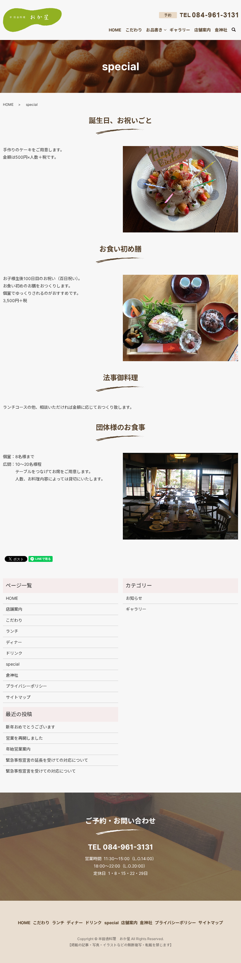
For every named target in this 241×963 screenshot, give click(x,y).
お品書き (154, 29)
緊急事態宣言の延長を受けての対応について (47, 760)
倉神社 (221, 29)
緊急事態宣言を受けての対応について (41, 770)
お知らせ (134, 598)
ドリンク (14, 653)
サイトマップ (18, 697)
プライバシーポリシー (26, 686)
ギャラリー (180, 29)
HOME (115, 29)
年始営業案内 (18, 748)
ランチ (12, 631)
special (12, 663)
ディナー (14, 642)
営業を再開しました (24, 738)
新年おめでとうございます (30, 726)
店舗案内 (202, 29)
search (237, 30)
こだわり (133, 29)
